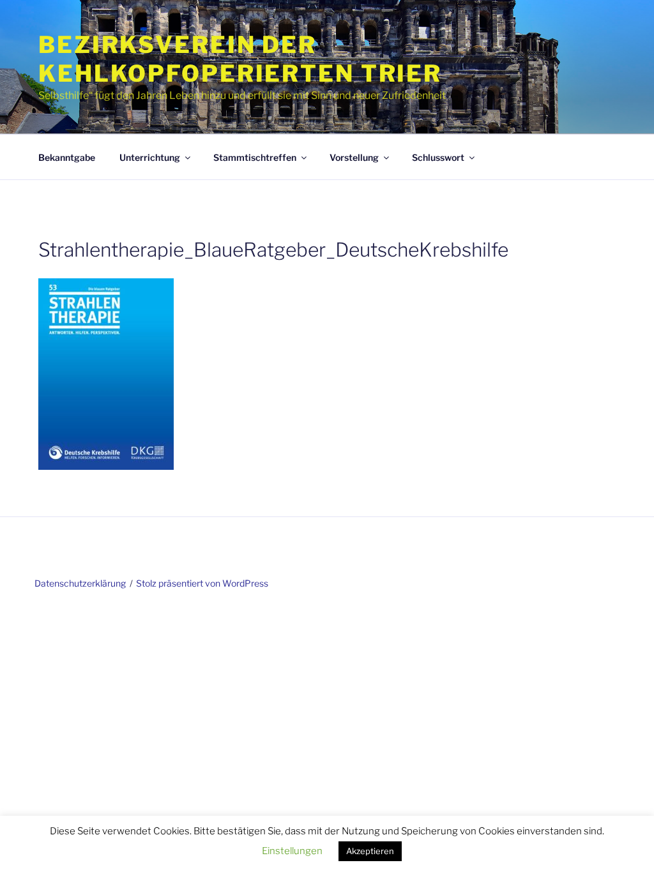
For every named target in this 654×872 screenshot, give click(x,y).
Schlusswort (438, 157)
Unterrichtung (149, 157)
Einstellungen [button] (292, 851)
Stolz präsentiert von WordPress (202, 583)
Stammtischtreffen (254, 157)
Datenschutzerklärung (80, 583)
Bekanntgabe (66, 157)
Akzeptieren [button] (370, 851)
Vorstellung (354, 157)
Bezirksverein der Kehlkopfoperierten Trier (240, 59)
